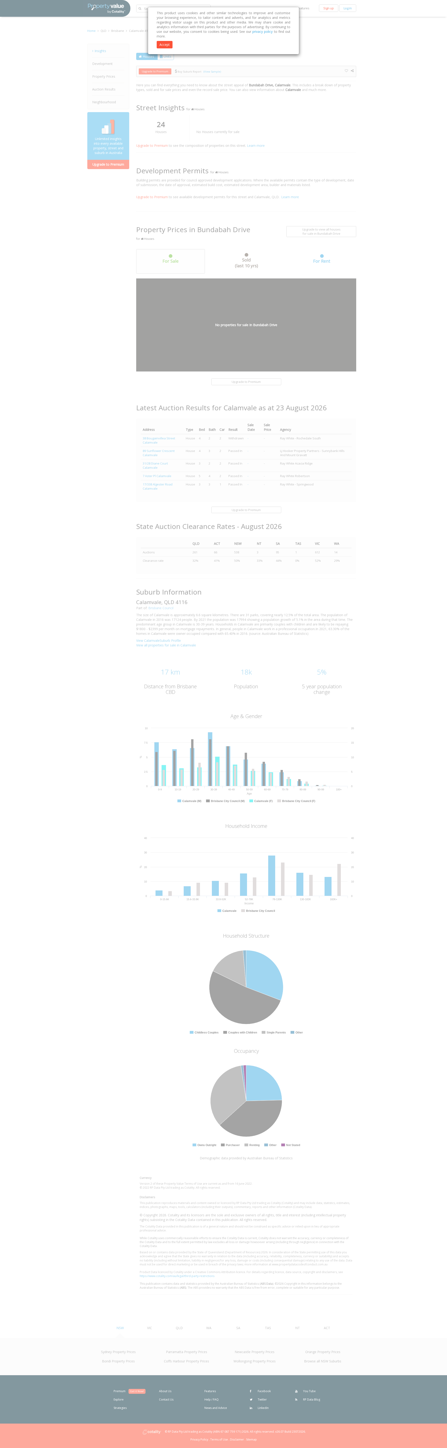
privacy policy (262, 31)
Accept (164, 44)
